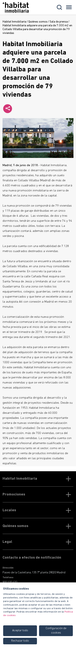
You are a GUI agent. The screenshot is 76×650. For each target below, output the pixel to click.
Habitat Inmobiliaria (14, 21)
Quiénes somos (38, 21)
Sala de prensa (59, 21)
